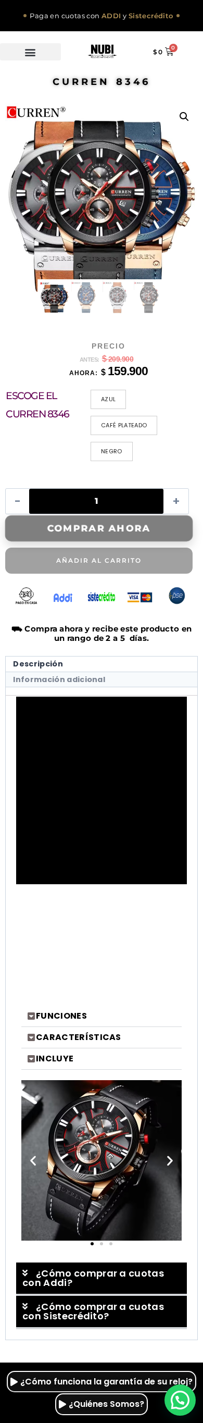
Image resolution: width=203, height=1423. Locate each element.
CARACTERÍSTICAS (78, 1037)
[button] (30, 51)
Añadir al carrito (99, 560)
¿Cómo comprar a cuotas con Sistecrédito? (93, 1311)
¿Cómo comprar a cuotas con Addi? (93, 1278)
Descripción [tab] (38, 664)
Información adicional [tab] (59, 679)
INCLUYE (54, 1059)
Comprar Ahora (98, 528)
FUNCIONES (61, 1016)
